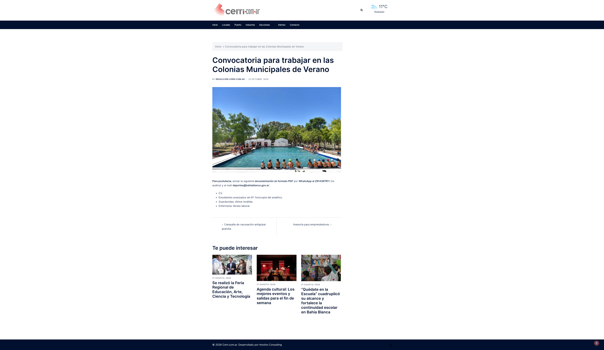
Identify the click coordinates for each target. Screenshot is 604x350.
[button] (362, 10)
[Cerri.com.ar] (236, 9)
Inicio (215, 24)
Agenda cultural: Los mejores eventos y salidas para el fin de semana (275, 296)
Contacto (294, 24)
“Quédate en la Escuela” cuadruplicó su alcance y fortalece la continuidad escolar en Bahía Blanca (320, 300)
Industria (250, 24)
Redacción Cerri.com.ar (230, 79)
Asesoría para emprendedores (311, 224)
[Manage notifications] (596, 343)
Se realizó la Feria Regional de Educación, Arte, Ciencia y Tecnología (231, 290)
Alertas (281, 24)
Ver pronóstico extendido (379, 15)
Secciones (264, 24)
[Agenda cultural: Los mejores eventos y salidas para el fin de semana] (276, 267)
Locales (226, 24)
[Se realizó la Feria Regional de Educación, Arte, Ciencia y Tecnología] (232, 264)
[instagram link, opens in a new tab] (390, 344)
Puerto (238, 24)
